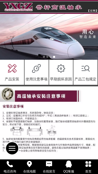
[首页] (88, 164)
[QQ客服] (68, 164)
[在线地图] (29, 164)
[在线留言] (49, 164)
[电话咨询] (10, 164)
